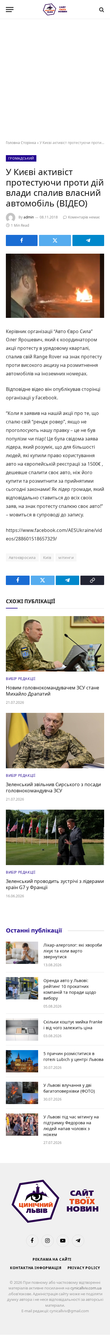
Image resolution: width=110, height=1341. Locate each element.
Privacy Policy (83, 1267)
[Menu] (9, 9)
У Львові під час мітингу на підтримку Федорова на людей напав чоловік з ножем (71, 1125)
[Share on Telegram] (88, 240)
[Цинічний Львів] (55, 9)
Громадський (21, 158)
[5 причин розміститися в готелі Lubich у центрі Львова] (22, 1061)
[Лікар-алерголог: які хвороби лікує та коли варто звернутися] (22, 953)
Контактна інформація (36, 1267)
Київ (47, 557)
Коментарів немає (84, 217)
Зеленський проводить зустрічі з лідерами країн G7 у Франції (55, 884)
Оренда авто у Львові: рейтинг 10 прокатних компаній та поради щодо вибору (69, 989)
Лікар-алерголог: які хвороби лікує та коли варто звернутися (72, 950)
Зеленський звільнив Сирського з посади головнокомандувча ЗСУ (53, 787)
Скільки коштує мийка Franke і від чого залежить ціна (72, 1024)
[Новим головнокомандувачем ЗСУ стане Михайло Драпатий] (55, 643)
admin (28, 217)
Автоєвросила (22, 557)
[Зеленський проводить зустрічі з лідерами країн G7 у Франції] (55, 837)
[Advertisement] (55, 80)
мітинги (66, 557)
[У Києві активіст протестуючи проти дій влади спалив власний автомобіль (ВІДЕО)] (55, 286)
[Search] (101, 9)
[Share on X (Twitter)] (55, 240)
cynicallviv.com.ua (85, 1288)
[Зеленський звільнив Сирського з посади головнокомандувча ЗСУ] (55, 740)
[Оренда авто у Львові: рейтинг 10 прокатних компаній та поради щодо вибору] (22, 988)
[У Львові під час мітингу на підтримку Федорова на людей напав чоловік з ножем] (22, 1124)
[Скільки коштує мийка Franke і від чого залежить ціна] (22, 1029)
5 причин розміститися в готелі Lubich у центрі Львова (73, 1056)
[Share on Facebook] (22, 240)
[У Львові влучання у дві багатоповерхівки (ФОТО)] (22, 1093)
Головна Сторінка (21, 142)
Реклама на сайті (52, 1259)
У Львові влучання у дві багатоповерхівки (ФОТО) (69, 1088)
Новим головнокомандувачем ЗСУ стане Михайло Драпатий (52, 690)
